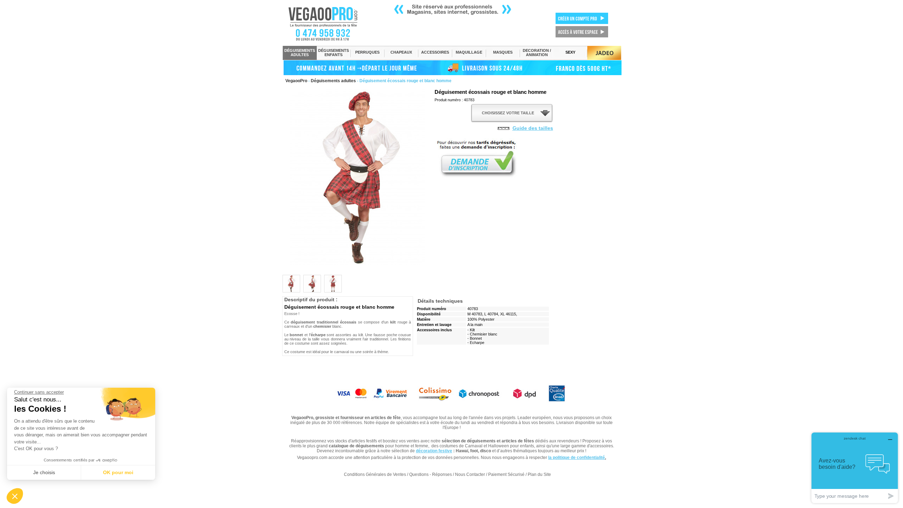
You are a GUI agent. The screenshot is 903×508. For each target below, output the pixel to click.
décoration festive (434, 450)
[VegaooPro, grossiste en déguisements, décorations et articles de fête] (330, 23)
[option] (291, 283)
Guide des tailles (533, 128)
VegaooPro (296, 80)
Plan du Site (539, 474)
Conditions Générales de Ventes (375, 474)
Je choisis (44, 472)
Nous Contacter (470, 474)
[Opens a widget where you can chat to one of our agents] (855, 468)
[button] (14, 496)
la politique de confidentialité (576, 457)
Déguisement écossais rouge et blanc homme (490, 92)
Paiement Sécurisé (506, 474)
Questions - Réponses (430, 474)
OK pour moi (118, 472)
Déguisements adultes (333, 80)
